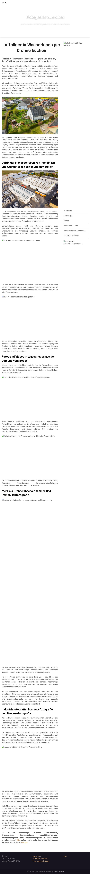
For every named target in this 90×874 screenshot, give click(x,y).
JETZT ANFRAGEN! (71, 236)
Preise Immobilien (71, 226)
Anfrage (24, 843)
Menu (4, 2)
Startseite (68, 211)
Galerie (66, 221)
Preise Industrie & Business (75, 231)
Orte (65, 856)
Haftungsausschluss (40, 859)
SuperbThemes (59, 872)
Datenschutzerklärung (41, 861)
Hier (19, 840)
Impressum (37, 856)
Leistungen (68, 216)
